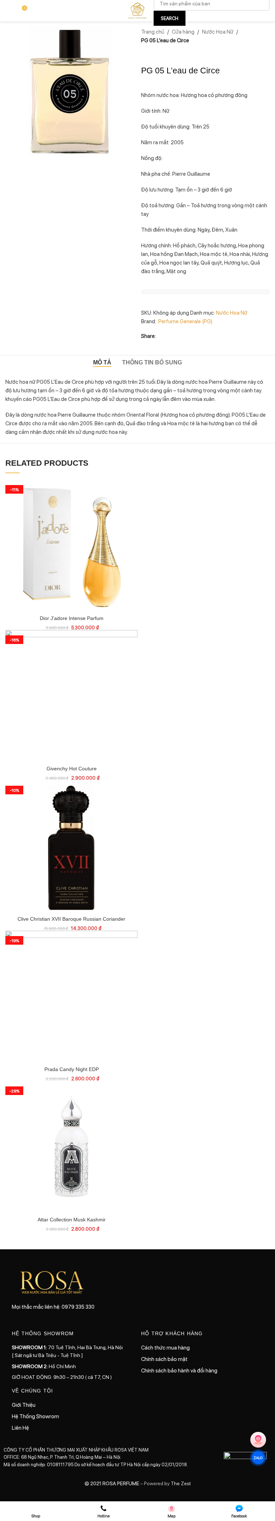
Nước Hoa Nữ (217, 31)
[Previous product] (145, 53)
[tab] (102, 362)
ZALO (258, 1458)
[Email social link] (177, 336)
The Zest (180, 1483)
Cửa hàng (183, 31)
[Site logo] (137, 10)
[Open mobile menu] (8, 11)
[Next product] (162, 53)
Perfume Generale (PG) (185, 321)
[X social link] (168, 336)
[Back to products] (154, 53)
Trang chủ (152, 31)
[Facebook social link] (160, 336)
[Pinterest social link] (186, 336)
